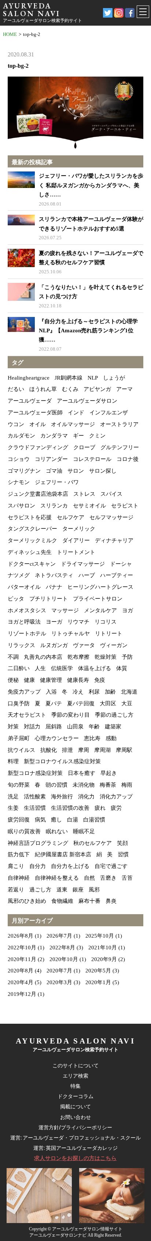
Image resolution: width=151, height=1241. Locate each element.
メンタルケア (100, 610)
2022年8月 (62, 947)
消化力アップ (116, 796)
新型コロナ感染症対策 (35, 773)
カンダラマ (54, 436)
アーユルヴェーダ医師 (35, 412)
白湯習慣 (94, 820)
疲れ (100, 808)
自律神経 (19, 878)
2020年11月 (22, 959)
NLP (93, 378)
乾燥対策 (106, 657)
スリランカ (54, 506)
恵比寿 (92, 738)
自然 (89, 878)
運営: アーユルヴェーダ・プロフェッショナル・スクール (75, 1138)
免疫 (99, 680)
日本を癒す (81, 773)
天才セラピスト (27, 715)
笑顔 (122, 843)
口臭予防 (19, 703)
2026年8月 (20, 936)
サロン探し (103, 471)
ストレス (84, 494)
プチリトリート (48, 599)
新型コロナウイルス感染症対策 (62, 761)
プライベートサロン (97, 599)
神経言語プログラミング (38, 843)
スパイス (111, 494)
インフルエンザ (108, 412)
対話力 (32, 727)
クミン (97, 436)
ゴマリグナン (24, 471)
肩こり (16, 866)
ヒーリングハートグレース (100, 587)
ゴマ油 (54, 471)
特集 (75, 1086)
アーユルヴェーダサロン (87, 401)
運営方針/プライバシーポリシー (75, 1127)
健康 (29, 680)
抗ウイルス (21, 750)
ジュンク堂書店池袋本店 (38, 494)
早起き (108, 773)
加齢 (110, 692)
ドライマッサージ (83, 564)
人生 (40, 668)
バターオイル (24, 587)
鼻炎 (111, 901)
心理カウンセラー (57, 738)
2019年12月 (22, 994)
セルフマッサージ (111, 517)
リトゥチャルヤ (70, 633)
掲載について (75, 1106)
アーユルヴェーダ (30, 401)
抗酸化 (48, 750)
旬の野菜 (19, 785)
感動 (111, 738)
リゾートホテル (27, 633)
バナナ (54, 587)
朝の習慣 (56, 785)
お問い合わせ (75, 1117)
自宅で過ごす (111, 866)
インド (76, 412)
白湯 (72, 820)
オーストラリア (119, 424)
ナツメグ (19, 575)
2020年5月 (98, 971)
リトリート (108, 633)
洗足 (13, 796)
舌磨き (108, 878)
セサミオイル (89, 506)
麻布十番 (89, 901)
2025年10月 (99, 936)
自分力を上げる (70, 866)
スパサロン (21, 506)
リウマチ (78, 622)
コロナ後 (128, 459)
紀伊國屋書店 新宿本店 (63, 854)
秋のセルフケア (92, 843)
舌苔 (127, 878)
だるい (16, 389)
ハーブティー (116, 575)
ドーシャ (121, 564)
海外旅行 (62, 796)
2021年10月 (102, 947)
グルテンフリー (119, 447)
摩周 (83, 750)
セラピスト (125, 506)
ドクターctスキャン (32, 564)
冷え (78, 692)
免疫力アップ (24, 692)
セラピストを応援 (30, 517)
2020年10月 (63, 959)
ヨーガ (54, 622)
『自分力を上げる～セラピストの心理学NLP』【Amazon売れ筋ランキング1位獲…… (88, 330)
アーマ (124, 389)
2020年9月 (104, 959)
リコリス (106, 622)
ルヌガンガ (54, 645)
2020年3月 (59, 982)
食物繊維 (62, 901)
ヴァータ (84, 645)
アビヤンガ (97, 389)
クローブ (84, 447)
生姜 (13, 808)
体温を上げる (94, 668)
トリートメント (76, 552)
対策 (13, 727)
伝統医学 (62, 668)
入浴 (51, 692)
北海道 (129, 692)
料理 (13, 761)
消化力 (86, 796)
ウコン (16, 424)
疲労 (116, 808)
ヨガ (127, 610)
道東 (61, 890)
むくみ (70, 389)
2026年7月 (59, 936)
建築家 (113, 727)
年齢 (94, 727)
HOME (10, 34)
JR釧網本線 (68, 378)
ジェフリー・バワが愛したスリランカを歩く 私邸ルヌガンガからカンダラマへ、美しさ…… (91, 185)
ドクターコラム (75, 1096)
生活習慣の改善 (70, 808)
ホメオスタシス (27, 610)
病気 (40, 820)
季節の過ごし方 (114, 715)
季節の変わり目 (70, 715)
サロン (75, 471)
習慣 (123, 854)
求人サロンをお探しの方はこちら (75, 1158)
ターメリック (78, 529)
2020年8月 (20, 971)
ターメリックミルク (32, 540)
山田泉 (75, 727)
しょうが (114, 378)
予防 (127, 657)
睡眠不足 (84, 831)
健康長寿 (78, 680)
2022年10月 (22, 947)
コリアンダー (51, 459)
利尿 (94, 692)
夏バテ (53, 703)
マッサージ (65, 610)
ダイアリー (76, 540)
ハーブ (86, 575)
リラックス (21, 645)
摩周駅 (124, 750)
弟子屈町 (19, 738)
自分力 (37, 866)
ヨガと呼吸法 (24, 622)
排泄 (67, 750)
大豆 (126, 703)
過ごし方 (40, 890)
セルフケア (70, 517)
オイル (37, 424)
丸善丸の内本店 (43, 657)
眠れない (57, 831)
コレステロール (92, 459)
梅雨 (126, 785)
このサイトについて (75, 1065)
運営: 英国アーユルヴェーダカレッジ (75, 1148)
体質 (121, 668)
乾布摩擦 (78, 657)
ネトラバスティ (54, 575)
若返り (16, 890)
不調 (13, 657)
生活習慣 (35, 808)
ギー (78, 436)
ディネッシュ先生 (30, 552)
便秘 (13, 680)
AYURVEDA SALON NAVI (31, 9)
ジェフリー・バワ (57, 482)
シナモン (19, 482)
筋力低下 (19, 854)
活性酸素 (35, 796)
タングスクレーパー (32, 529)
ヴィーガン (114, 645)
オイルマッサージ (73, 424)
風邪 (94, 890)
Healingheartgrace (28, 378)
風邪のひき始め (27, 901)
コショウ (19, 459)
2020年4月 (20, 982)
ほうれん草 (43, 389)
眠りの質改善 (24, 831)
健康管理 (51, 680)
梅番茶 (108, 785)
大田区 (108, 703)
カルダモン (21, 436)
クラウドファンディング (38, 447)
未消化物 (84, 785)
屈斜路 (53, 727)
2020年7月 (59, 971)
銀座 (78, 890)
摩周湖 (102, 750)
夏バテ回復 (81, 703)
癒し (56, 820)
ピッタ (16, 599)
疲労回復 (19, 820)
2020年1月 (98, 982)
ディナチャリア (114, 540)
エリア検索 (75, 1076)
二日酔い (19, 668)
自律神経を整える (57, 878)
